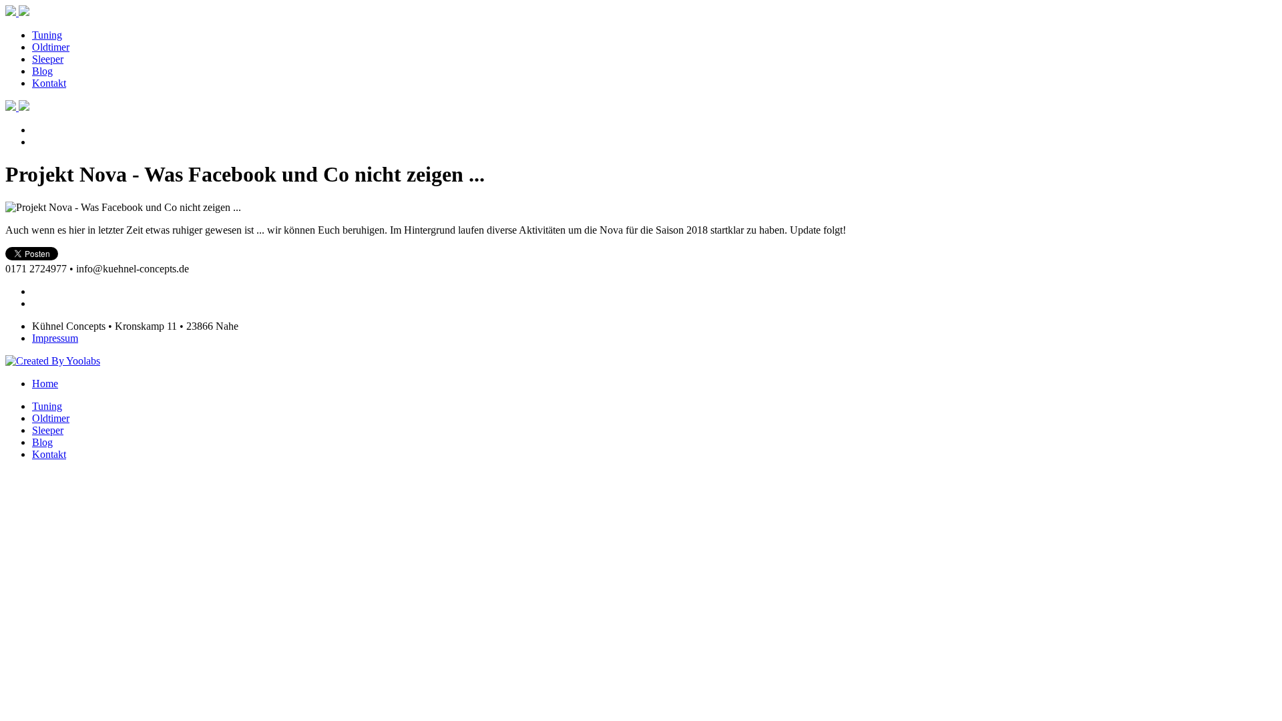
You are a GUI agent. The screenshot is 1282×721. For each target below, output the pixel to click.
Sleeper (47, 59)
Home (45, 383)
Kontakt (49, 83)
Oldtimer (50, 47)
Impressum (55, 338)
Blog (42, 71)
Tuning (47, 35)
